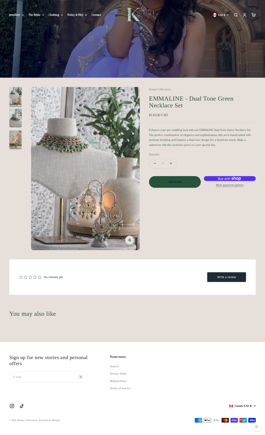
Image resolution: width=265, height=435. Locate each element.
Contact (96, 15)
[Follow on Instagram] (12, 406)
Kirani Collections (160, 89)
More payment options (230, 185)
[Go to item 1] (15, 97)
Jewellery (14, 15)
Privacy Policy (118, 373)
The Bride (34, 15)
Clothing (54, 15)
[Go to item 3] (15, 140)
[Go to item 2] (15, 119)
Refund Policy (118, 381)
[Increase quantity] (171, 163)
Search (114, 366)
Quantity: (154, 154)
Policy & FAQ (75, 15)
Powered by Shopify (49, 420)
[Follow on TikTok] (21, 406)
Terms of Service (120, 388)
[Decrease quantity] (154, 163)
